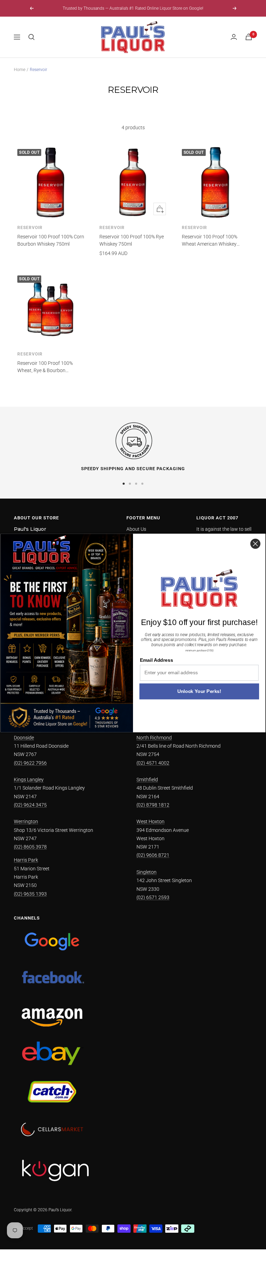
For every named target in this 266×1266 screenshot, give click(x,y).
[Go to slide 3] (136, 484)
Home (19, 69)
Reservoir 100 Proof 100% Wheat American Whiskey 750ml (209, 241)
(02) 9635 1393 (30, 894)
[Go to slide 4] (142, 484)
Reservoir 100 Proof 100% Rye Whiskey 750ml (131, 240)
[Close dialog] (255, 543)
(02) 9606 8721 (152, 855)
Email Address (156, 660)
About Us (136, 529)
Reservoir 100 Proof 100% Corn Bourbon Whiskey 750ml (50, 240)
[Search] (31, 37)
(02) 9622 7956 (30, 763)
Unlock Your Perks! (199, 691)
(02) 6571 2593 (152, 897)
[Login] (234, 37)
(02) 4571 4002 (152, 763)
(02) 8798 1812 (152, 805)
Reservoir (30, 227)
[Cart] (248, 37)
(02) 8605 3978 (30, 847)
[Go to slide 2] (130, 484)
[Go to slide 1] (124, 484)
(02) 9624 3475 (30, 805)
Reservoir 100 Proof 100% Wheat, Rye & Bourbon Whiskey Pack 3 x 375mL (45, 367)
